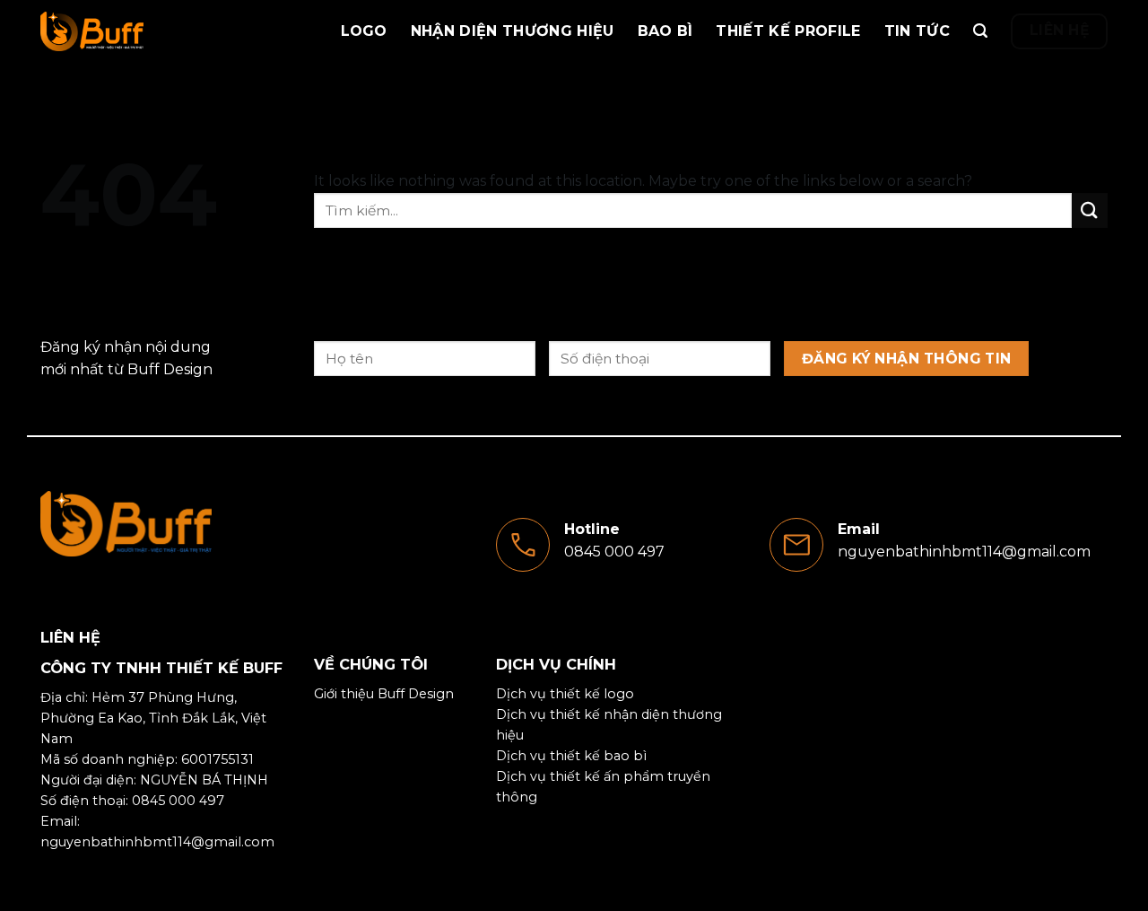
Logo (364, 30)
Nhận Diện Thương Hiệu (512, 30)
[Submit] (1090, 210)
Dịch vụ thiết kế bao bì (571, 756)
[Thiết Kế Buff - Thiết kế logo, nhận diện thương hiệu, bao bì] (130, 31)
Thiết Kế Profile (788, 30)
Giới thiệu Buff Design (384, 694)
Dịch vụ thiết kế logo (565, 694)
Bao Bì (665, 30)
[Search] (980, 30)
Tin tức (917, 30)
